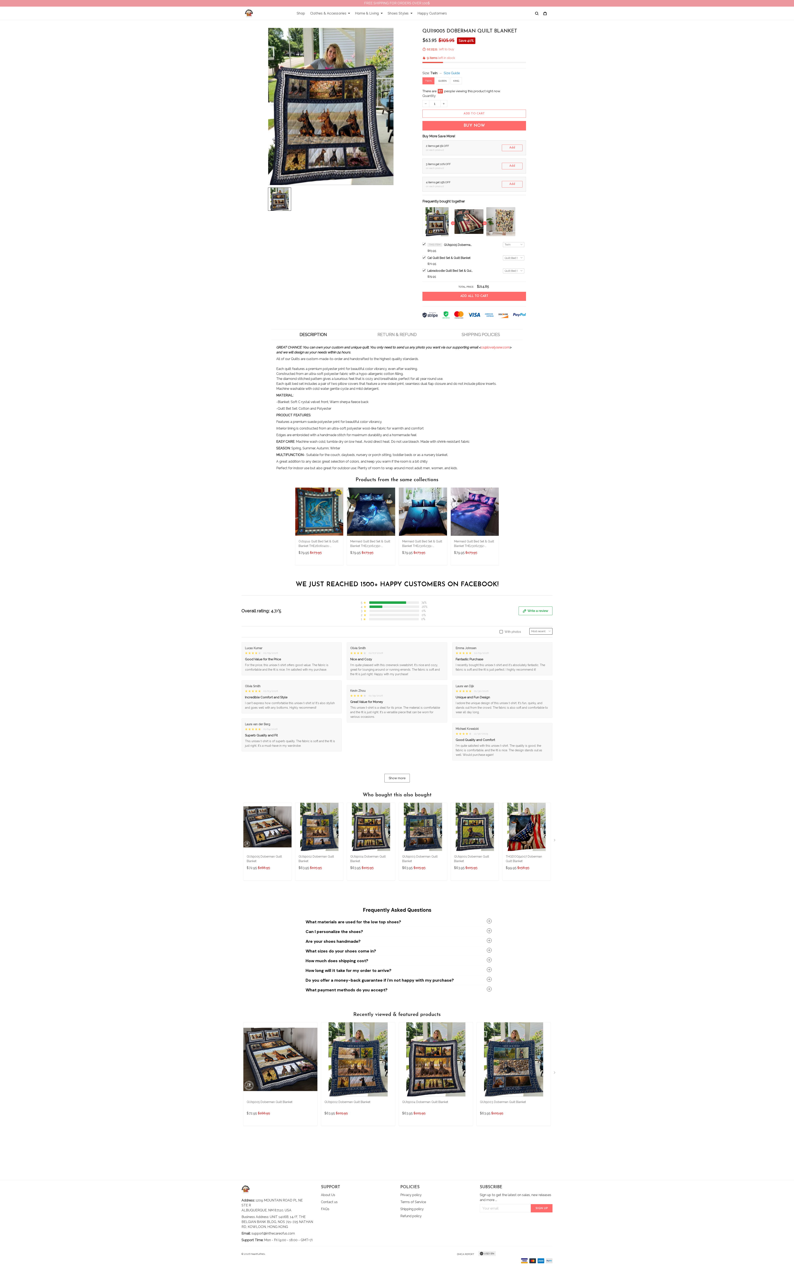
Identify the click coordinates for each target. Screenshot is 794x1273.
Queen (442, 80)
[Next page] (555, 841)
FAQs (325, 1209)
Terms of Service (413, 1202)
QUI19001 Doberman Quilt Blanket (471, 859)
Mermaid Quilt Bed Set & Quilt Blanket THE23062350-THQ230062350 (370, 544)
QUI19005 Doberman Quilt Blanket (458, 244)
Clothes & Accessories (328, 13)
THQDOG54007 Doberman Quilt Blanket (524, 859)
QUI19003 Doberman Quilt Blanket (420, 859)
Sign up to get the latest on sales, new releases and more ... (515, 1197)
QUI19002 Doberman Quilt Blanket (316, 859)
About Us (328, 1195)
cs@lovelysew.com (495, 347)
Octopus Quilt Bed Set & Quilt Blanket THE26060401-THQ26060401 (318, 544)
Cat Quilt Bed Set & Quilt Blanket (448, 258)
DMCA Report (465, 1254)
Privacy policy (411, 1195)
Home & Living (367, 13)
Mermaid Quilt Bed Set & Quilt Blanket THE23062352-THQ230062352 (474, 544)
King (456, 80)
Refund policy (411, 1216)
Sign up (542, 1208)
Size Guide (452, 73)
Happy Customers (432, 13)
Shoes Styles (398, 13)
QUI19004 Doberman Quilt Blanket (368, 859)
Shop (301, 13)
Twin (434, 73)
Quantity (429, 96)
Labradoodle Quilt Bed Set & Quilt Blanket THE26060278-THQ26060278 (450, 270)
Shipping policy (412, 1209)
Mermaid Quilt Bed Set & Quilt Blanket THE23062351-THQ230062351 (422, 544)
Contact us (329, 1202)
